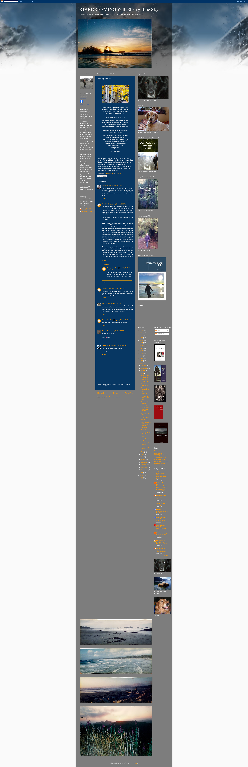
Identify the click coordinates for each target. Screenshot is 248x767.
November (144, 467)
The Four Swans (161, 503)
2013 (141, 338)
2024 (141, 473)
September (144, 462)
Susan (104, 185)
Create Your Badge (84, 104)
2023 (141, 363)
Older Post (128, 393)
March (143, 370)
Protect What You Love (145, 376)
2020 (141, 355)
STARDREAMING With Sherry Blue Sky (118, 9)
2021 (141, 358)
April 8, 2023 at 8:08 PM (118, 204)
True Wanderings (161, 533)
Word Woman (160, 540)
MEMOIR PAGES (159, 459)
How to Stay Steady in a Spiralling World (145, 408)
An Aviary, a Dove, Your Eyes (145, 397)
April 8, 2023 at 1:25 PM (114, 185)
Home (115, 393)
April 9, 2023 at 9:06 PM (117, 331)
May (142, 452)
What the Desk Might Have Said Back (161, 476)
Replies (106, 264)
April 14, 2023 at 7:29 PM (119, 345)
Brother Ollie (106, 345)
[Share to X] (102, 176)
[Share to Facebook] (104, 176)
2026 (141, 478)
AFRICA (143, 429)
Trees (142, 436)
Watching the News (145, 402)
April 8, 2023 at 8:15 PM (118, 288)
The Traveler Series (160, 457)
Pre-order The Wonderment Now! (161, 543)
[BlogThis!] (100, 176)
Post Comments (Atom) (113, 397)
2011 (141, 333)
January (144, 365)
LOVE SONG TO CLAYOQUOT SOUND (161, 453)
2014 (141, 340)
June (143, 454)
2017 (141, 348)
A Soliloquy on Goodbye (145, 384)
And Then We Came (145, 443)
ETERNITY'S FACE (145, 413)
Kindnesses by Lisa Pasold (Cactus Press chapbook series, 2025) (161, 488)
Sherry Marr (83, 98)
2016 (141, 345)
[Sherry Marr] (81, 102)
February (144, 368)
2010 (141, 330)
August (143, 459)
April (142, 373)
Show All (166, 555)
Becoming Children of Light (145, 389)
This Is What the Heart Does (146, 433)
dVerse (158, 509)
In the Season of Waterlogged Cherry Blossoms (146, 425)
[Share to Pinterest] (106, 176)
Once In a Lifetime (161, 528)
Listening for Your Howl (145, 380)
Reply (104, 198)
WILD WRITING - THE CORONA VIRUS (161, 462)
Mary (103, 303)
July (142, 457)
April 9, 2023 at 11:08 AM (123, 320)
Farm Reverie (145, 417)
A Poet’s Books (160, 520)
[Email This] (98, 176)
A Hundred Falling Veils (160, 472)
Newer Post (102, 393)
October (144, 464)
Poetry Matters (161, 495)
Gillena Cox (106, 331)
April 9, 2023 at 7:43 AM (113, 303)
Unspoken (144, 393)
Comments (160, 333)
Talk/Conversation (161, 551)
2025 (141, 475)
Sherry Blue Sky (112, 268)
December (144, 470)
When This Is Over (145, 447)
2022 (141, 361)
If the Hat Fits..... (146, 420)
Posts (158, 330)
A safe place (159, 505)
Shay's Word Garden (160, 525)
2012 (141, 335)
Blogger (135, 763)
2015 (141, 343)
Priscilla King (106, 204)
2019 (141, 353)
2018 (141, 350)
